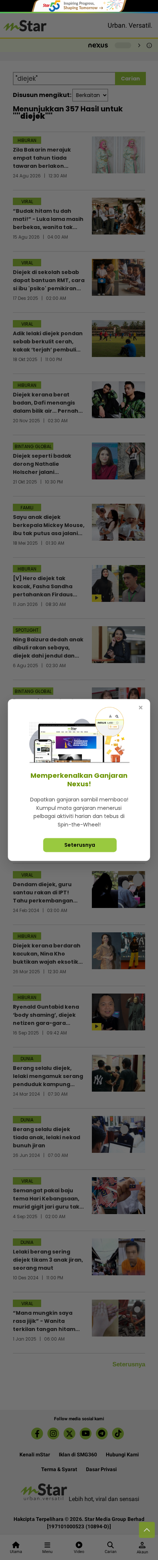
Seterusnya (79, 845)
